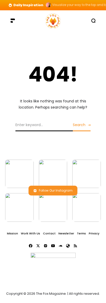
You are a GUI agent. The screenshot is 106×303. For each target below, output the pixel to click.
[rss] (75, 246)
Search (79, 124)
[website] (68, 246)
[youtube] (53, 246)
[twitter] (38, 246)
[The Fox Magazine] (53, 20)
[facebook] (30, 246)
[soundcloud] (60, 246)
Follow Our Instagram (56, 190)
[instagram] (45, 246)
